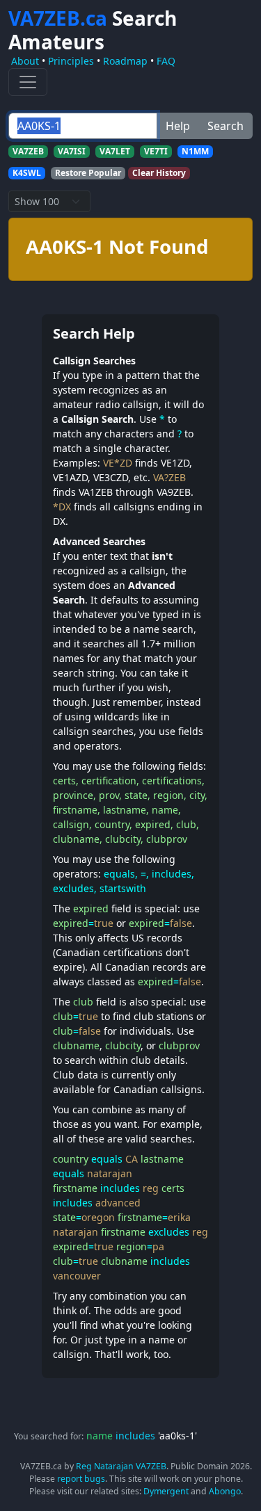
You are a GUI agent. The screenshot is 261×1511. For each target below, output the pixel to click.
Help (178, 126)
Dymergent (166, 1491)
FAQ (166, 60)
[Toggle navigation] (27, 82)
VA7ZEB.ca (92, 30)
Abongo (225, 1491)
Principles (71, 60)
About (25, 60)
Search (225, 126)
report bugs (81, 1479)
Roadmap (125, 60)
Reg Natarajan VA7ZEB (121, 1466)
